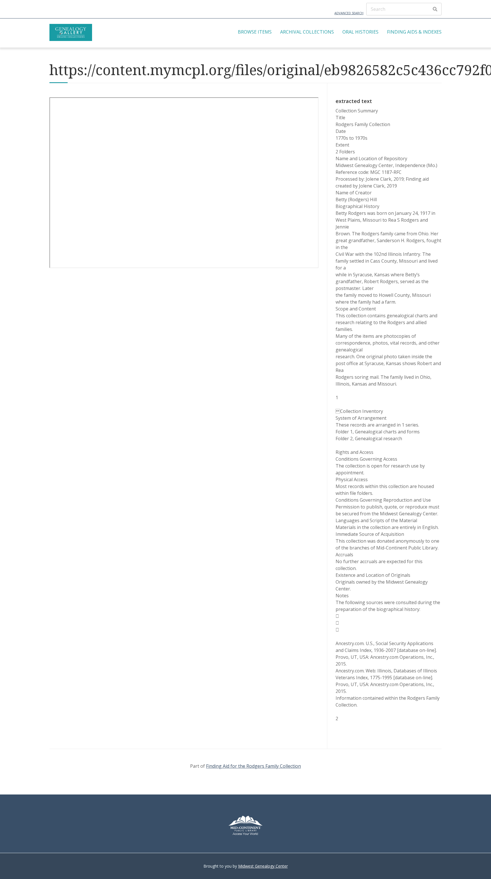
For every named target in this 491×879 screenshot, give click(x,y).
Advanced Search (348, 13)
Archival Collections (307, 32)
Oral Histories (360, 32)
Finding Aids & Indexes (414, 32)
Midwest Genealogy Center (263, 866)
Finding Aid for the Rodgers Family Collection (253, 766)
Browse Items (255, 32)
